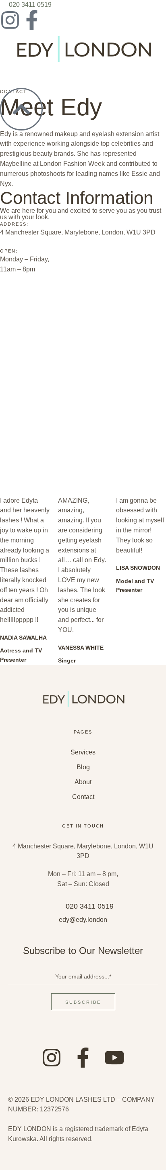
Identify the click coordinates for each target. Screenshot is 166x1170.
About (83, 782)
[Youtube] (114, 1058)
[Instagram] (10, 20)
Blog (83, 767)
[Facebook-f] (32, 20)
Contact (83, 796)
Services (83, 752)
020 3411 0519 (30, 4)
